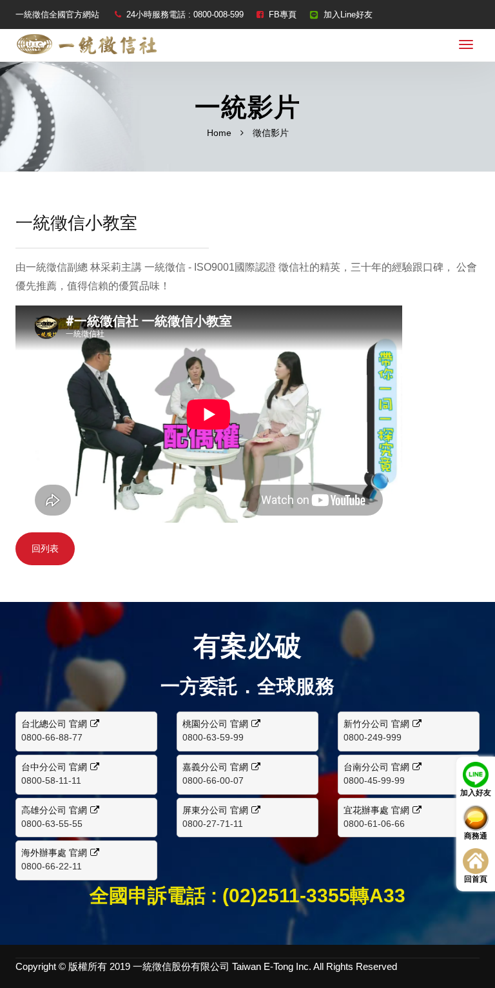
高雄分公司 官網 (54, 810)
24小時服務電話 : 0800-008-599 (185, 14)
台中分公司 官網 (54, 767)
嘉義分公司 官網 (215, 767)
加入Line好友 (348, 14)
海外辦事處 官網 (54, 853)
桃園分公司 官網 (215, 724)
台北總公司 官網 (54, 724)
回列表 (45, 548)
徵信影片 (271, 133)
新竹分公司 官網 (376, 724)
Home (219, 133)
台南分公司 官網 (376, 767)
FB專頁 (282, 14)
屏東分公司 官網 (215, 810)
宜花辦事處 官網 (376, 810)
